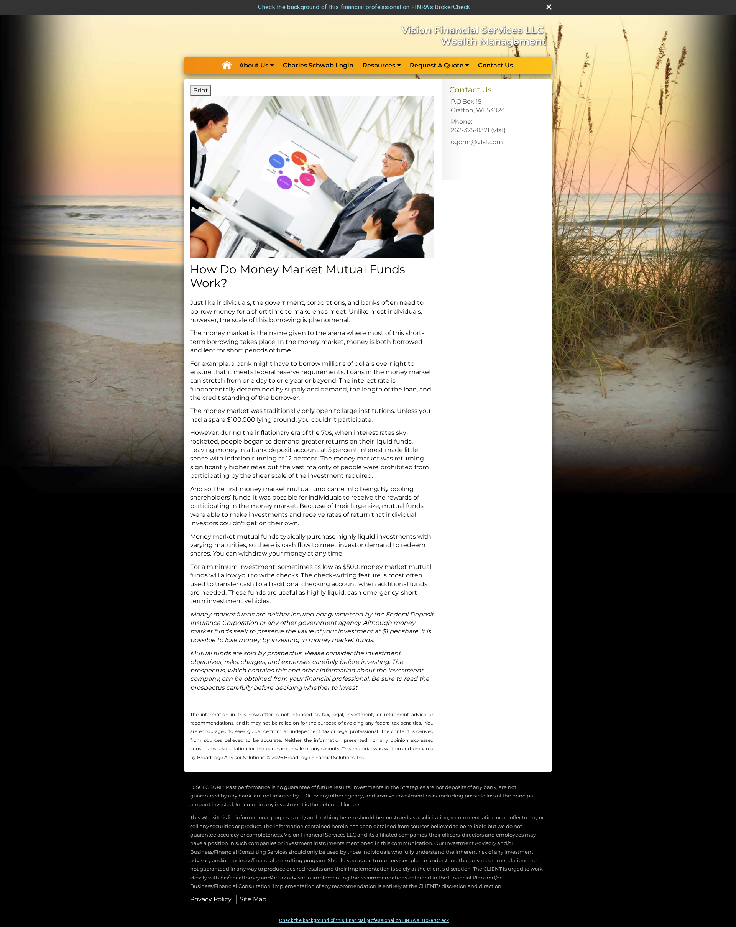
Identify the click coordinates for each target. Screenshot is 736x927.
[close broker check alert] (549, 7)
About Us (253, 65)
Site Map (253, 899)
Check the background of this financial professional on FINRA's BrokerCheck (364, 7)
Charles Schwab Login (318, 65)
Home (227, 65)
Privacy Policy (211, 899)
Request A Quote (436, 65)
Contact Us (495, 65)
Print (200, 90)
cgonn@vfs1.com (477, 142)
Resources (379, 65)
